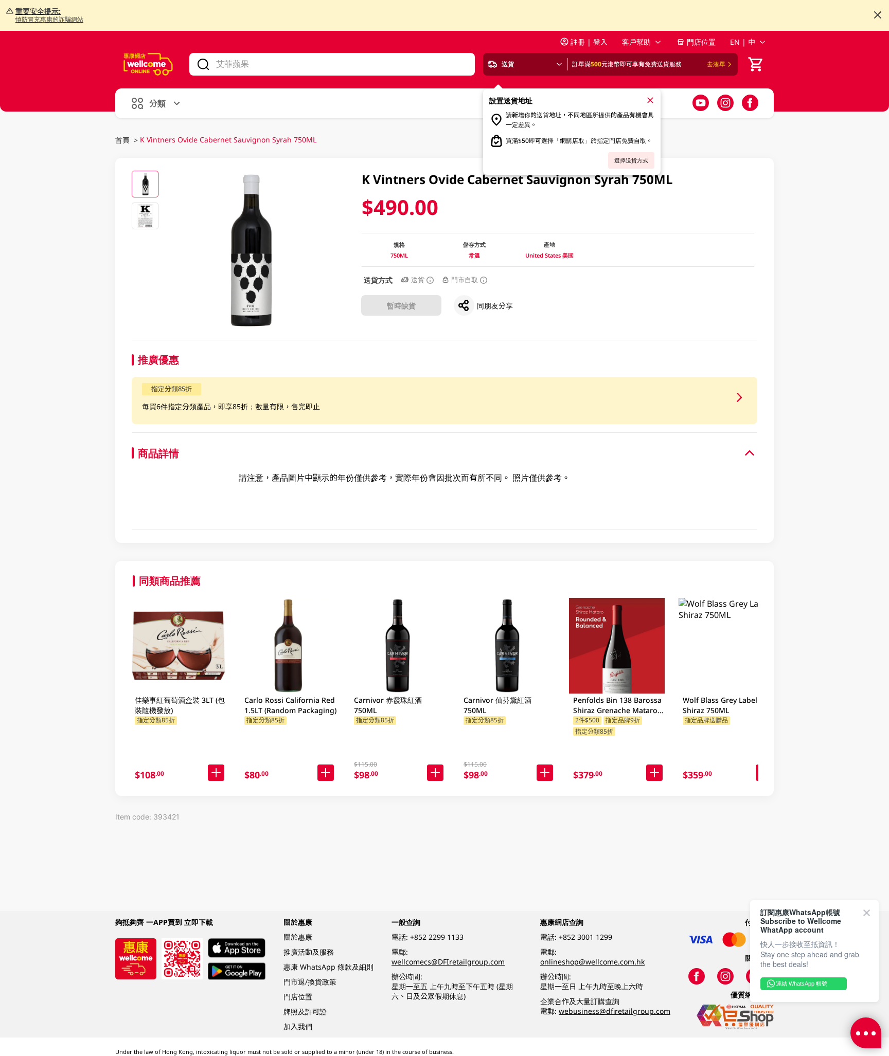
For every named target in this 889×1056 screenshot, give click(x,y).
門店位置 (701, 42)
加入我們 (297, 1026)
